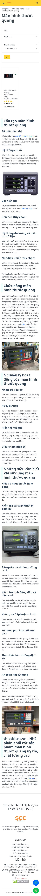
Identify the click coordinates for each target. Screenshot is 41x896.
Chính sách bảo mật (20, 853)
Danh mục (8, 37)
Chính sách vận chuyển (20, 847)
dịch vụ (31, 778)
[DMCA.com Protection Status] (20, 881)
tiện (23, 324)
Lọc (7, 57)
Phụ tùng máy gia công (20, 9)
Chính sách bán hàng (20, 844)
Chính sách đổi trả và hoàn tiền (20, 856)
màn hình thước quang (24, 136)
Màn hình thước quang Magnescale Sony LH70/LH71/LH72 (11, 94)
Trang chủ (5, 9)
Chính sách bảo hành (20, 850)
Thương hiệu (9, 45)
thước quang (26, 208)
